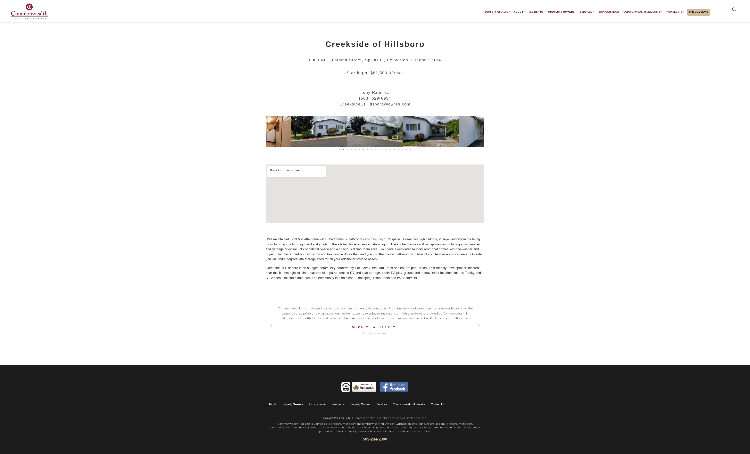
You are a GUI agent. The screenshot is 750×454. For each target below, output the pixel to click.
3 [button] (348, 150)
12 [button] (383, 150)
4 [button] (352, 150)
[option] (319, 132)
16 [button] (398, 150)
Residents (337, 404)
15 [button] (394, 150)
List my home (317, 404)
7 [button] (363, 150)
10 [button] (375, 150)
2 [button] (344, 150)
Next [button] (478, 130)
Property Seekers (292, 404)
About (272, 404)
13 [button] (387, 150)
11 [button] (379, 150)
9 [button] (371, 150)
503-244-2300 (375, 439)
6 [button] (359, 150)
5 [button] (355, 150)
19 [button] (410, 150)
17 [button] (402, 150)
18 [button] (406, 150)
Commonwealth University (409, 404)
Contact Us (438, 404)
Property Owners (360, 404)
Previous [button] (271, 130)
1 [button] (340, 150)
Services (381, 404)
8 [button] (367, 150)
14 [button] (391, 150)
